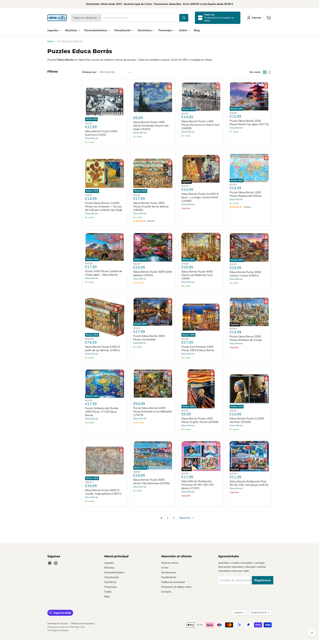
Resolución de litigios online (176, 587)
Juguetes (53, 30)
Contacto (166, 591)
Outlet (183, 30)
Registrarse (263, 580)
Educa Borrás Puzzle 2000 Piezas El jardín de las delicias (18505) (151, 206)
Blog (197, 30)
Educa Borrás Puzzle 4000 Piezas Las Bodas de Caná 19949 (197, 275)
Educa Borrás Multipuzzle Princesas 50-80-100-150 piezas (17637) (197, 484)
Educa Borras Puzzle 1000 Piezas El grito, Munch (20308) (199, 420)
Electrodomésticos (96, 30)
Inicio (50, 41)
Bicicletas (71, 30)
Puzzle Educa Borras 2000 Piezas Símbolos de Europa (246, 338)
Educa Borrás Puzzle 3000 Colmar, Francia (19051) (245, 273)
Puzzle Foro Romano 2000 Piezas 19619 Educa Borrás (197, 348)
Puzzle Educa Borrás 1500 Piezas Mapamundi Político (246, 194)
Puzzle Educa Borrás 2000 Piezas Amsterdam (149, 337)
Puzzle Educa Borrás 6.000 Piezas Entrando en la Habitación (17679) (152, 411)
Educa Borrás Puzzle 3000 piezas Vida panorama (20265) (151, 481)
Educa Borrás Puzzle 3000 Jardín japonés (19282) (152, 273)
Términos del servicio (57, 623)
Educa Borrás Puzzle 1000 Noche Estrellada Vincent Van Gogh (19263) (151, 125)
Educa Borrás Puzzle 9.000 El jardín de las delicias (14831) (102, 348)
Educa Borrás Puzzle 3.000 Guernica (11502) (101, 133)
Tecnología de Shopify (58, 630)
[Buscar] (183, 18)
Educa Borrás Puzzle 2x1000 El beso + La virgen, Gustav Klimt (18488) (200, 197)
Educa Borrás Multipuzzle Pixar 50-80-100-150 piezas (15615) (249, 483)
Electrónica (145, 30)
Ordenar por (89, 72)
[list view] (269, 72)
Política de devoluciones (83, 623)
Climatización (122, 30)
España (259, 612)
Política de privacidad (173, 582)
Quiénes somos (169, 562)
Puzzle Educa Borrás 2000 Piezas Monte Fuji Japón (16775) (249, 122)
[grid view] (264, 72)
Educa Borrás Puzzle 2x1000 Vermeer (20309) (247, 420)
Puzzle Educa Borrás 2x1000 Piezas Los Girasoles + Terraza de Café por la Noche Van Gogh (103, 206)
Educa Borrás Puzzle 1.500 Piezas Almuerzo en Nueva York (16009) (200, 125)
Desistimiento (168, 577)
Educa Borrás (91, 138)
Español (238, 612)
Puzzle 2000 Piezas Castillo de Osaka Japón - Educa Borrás (103, 273)
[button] (255, 18)
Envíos (164, 567)
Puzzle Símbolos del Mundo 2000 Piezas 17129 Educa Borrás (101, 411)
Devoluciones (168, 572)
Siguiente (185, 518)
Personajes (166, 30)
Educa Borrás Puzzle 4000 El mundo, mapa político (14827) (103, 492)
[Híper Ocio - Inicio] (57, 17)
